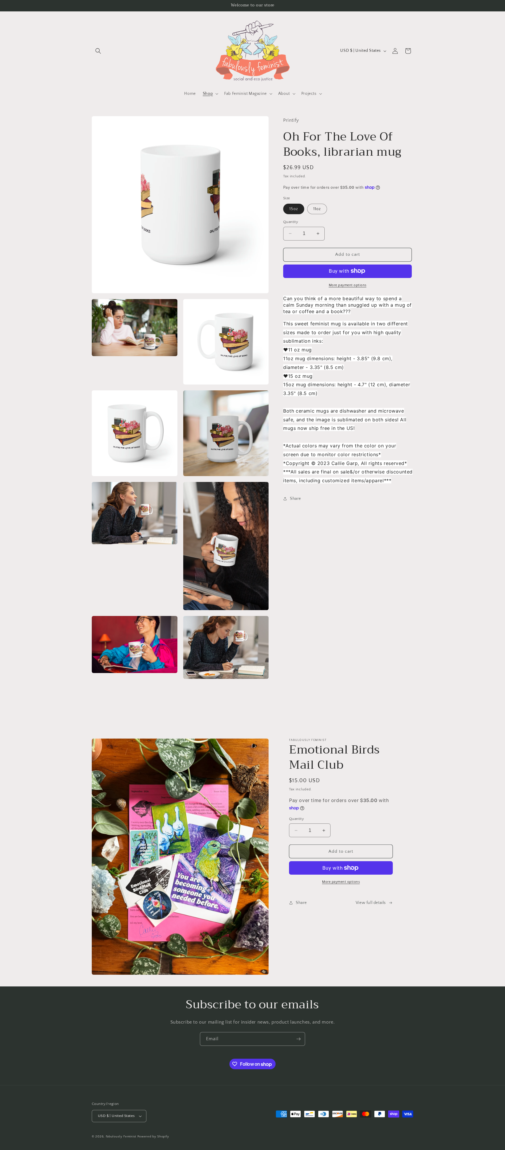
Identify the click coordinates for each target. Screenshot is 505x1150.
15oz (293, 209)
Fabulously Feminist (121, 1136)
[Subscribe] (298, 1039)
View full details (371, 902)
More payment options (347, 285)
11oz (317, 209)
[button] (98, 50)
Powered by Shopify (153, 1136)
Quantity (290, 222)
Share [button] (295, 498)
